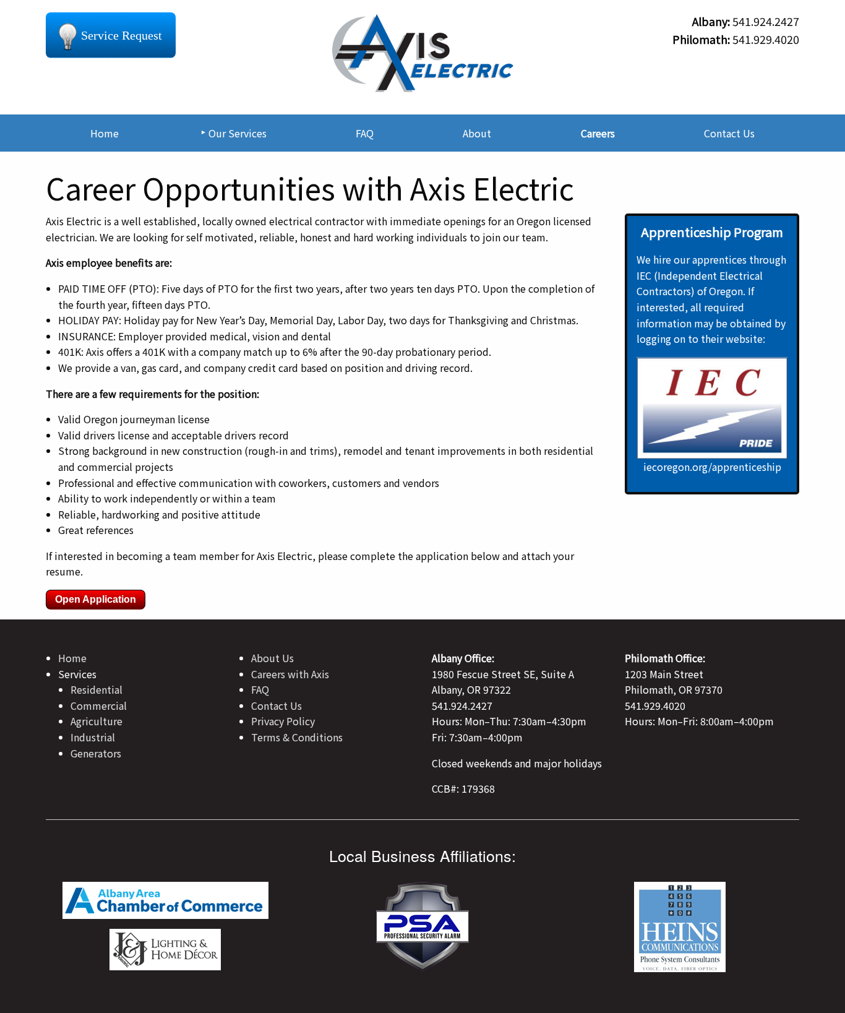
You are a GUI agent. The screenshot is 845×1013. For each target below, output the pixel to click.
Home (72, 657)
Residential (96, 689)
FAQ (260, 689)
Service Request (121, 35)
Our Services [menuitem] (237, 133)
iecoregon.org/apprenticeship (712, 466)
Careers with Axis (290, 673)
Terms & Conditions (297, 737)
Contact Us (276, 705)
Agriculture (96, 720)
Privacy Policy (283, 720)
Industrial (93, 737)
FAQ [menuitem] (365, 133)
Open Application (95, 599)
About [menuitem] (477, 133)
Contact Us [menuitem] (729, 133)
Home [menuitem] (104, 133)
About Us (272, 657)
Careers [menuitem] (598, 133)
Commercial (99, 705)
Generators (96, 753)
